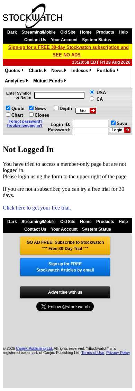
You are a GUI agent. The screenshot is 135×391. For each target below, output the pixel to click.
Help (123, 32)
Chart (17, 115)
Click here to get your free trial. (37, 208)
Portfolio (107, 71)
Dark (12, 32)
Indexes (80, 71)
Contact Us (35, 39)
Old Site (67, 32)
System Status (96, 39)
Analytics (16, 82)
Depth (66, 108)
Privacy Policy (118, 352)
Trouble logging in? (25, 125)
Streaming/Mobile (38, 32)
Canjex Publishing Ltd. (34, 348)
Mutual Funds (49, 82)
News (58, 71)
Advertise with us (65, 292)
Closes (42, 115)
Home (86, 32)
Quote (17, 108)
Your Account (64, 39)
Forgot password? (26, 121)
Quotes (13, 71)
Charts (37, 71)
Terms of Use (92, 352)
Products (105, 32)
